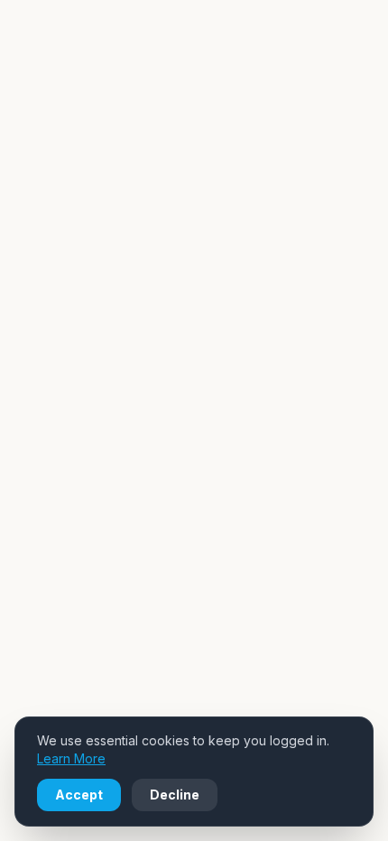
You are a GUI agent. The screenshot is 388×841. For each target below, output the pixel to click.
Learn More (71, 758)
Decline (174, 794)
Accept (79, 794)
